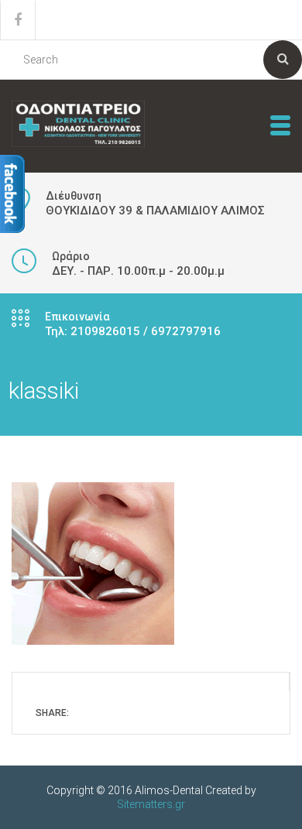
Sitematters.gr (151, 804)
